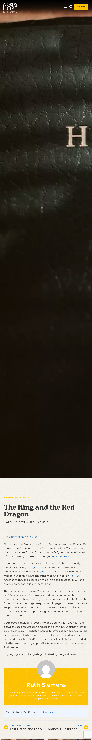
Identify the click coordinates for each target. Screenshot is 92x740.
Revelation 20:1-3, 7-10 (24, 537)
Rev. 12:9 (75, 575)
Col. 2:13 (57, 571)
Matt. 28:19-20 (60, 556)
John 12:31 (46, 571)
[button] (65, 6)
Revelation (23, 497)
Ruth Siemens (46, 684)
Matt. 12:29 (40, 567)
